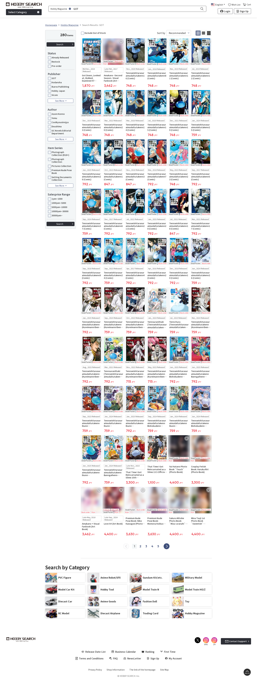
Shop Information (116, 669)
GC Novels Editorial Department (61, 132)
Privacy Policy (95, 669)
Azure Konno (58, 114)
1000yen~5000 (59, 203)
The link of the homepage (142, 669)
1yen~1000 (57, 198)
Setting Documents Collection (62, 178)
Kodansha (57, 82)
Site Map (164, 669)
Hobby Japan (58, 90)
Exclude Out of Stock (95, 33)
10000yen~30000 (60, 211)
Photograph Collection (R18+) (60, 153)
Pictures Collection (61, 166)
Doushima (57, 126)
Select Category (17, 12)
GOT (54, 78)
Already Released (60, 57)
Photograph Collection (58, 160)
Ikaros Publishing (60, 86)
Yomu (54, 118)
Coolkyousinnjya (60, 122)
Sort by (161, 33)
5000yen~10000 (59, 207)
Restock (56, 61)
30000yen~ (57, 215)
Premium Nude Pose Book (62, 171)
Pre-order (57, 66)
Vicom (55, 95)
